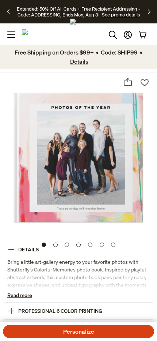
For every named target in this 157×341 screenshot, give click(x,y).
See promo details (121, 14)
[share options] (127, 82)
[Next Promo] (149, 12)
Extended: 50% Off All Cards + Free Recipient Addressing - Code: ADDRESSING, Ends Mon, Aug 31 (78, 11)
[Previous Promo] (10, 12)
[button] (128, 35)
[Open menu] (11, 34)
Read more (19, 295)
